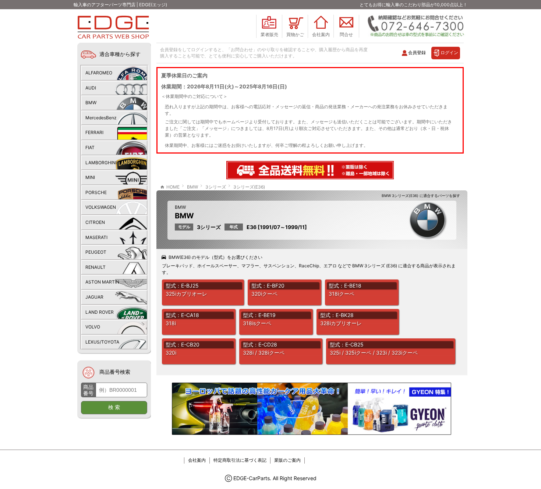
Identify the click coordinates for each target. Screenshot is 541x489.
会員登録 (417, 52)
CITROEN (95, 222)
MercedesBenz (101, 117)
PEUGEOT (95, 252)
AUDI (90, 88)
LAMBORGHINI (101, 162)
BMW (180, 207)
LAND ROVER (99, 312)
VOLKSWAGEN (100, 207)
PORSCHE (96, 192)
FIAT (90, 147)
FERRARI (94, 132)
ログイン (449, 52)
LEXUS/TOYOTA (102, 342)
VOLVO (92, 327)
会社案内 (197, 460)
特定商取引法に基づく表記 (239, 460)
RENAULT (95, 267)
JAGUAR (94, 297)
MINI (90, 177)
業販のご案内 (287, 460)
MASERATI (96, 237)
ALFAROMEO (98, 72)
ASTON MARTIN (102, 282)
